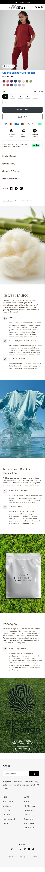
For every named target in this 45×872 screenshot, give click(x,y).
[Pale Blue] (15, 85)
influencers (28, 810)
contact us (29, 827)
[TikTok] (33, 849)
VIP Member (29, 806)
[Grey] (19, 81)
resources (28, 819)
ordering (7, 806)
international (9, 819)
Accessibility (9, 857)
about (26, 801)
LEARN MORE (22, 749)
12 (5, 102)
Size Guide (38, 91)
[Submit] (34, 773)
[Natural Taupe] (4, 85)
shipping (7, 810)
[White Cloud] (23, 81)
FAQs (5, 823)
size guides (8, 801)
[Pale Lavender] (19, 85)
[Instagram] (11, 849)
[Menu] (2, 7)
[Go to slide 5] (13, 66)
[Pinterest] (21, 188)
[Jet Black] (15, 81)
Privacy (22, 857)
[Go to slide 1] (4, 66)
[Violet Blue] (11, 85)
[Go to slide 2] (6, 66)
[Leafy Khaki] (27, 81)
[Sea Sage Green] (30, 81)
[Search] (36, 7)
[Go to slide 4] (11, 66)
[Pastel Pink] (23, 85)
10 (35, 96)
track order (29, 823)
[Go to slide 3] (8, 66)
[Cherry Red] (7, 85)
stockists (27, 814)
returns (6, 814)
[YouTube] (29, 849)
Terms (35, 857)
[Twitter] (16, 188)
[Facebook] (11, 188)
